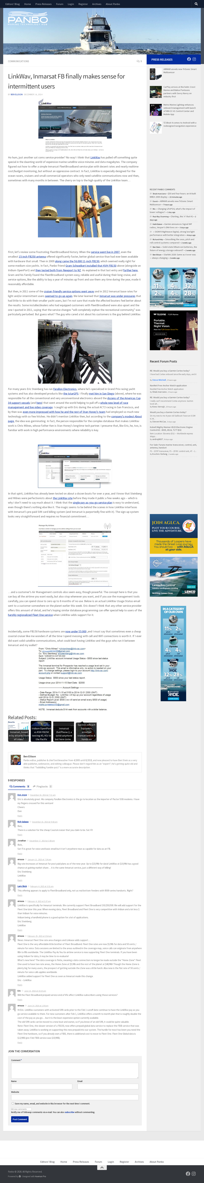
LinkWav (95, 157)
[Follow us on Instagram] (194, 59)
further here (130, 270)
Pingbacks (43, 786)
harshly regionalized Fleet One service (30, 615)
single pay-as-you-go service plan (92, 502)
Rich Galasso (23, 821)
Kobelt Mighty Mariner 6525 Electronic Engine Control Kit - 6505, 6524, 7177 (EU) (171, 428)
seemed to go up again (58, 296)
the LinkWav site (63, 498)
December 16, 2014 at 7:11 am (43, 795)
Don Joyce (22, 795)
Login (71, 4)
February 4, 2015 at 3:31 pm (42, 886)
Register (83, 4)
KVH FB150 (91, 265)
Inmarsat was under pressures (117, 296)
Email (79, 1081)
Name (14, 1081)
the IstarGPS (70, 393)
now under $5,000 (75, 631)
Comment (16, 1060)
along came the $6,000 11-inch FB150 (77, 261)
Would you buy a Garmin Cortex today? (168, 412)
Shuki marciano (159, 391)
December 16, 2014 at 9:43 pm (45, 822)
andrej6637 (157, 439)
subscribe (69, 1112)
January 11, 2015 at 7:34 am (39, 859)
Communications (18, 61)
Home (27, 4)
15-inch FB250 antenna (32, 256)
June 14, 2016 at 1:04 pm (38, 1005)
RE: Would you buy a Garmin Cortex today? (170, 370)
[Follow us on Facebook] (189, 59)
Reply (20, 816)
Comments (21, 786)
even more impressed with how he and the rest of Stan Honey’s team (64, 412)
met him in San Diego (101, 393)
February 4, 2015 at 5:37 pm (39, 901)
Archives (96, 4)
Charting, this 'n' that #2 (182, 216)
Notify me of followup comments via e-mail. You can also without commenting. (53, 1112)
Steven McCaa (159, 421)
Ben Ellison (17, 94)
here (39, 403)
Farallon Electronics (64, 389)
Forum (59, 4)
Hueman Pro (40, 1176)
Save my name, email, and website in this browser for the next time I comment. (52, 1103)
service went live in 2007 (105, 252)
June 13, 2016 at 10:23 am (35, 991)
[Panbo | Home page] (28, 18)
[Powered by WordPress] (20, 1176)
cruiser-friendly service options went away (69, 291)
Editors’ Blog (12, 4)
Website (15, 1092)
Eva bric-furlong (159, 454)
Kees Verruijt (158, 406)
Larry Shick (22, 886)
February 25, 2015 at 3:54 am (40, 936)
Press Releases (43, 4)
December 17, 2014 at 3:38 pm (42, 840)
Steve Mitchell (159, 379)
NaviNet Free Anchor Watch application (168, 385)
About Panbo (113, 4)
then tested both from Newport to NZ (58, 270)
